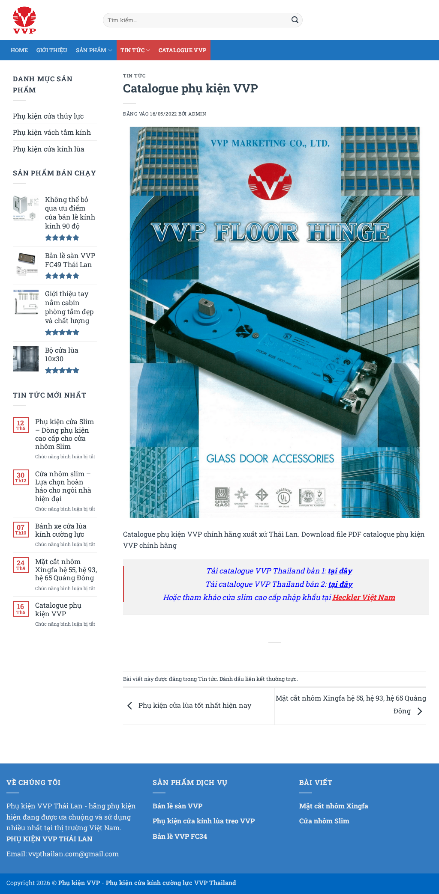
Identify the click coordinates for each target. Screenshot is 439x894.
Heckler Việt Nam (363, 597)
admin (197, 113)
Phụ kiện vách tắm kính (52, 132)
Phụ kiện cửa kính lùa (48, 148)
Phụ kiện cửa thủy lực (48, 115)
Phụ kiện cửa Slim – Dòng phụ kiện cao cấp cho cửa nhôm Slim (64, 433)
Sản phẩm (91, 50)
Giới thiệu (52, 50)
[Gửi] (295, 20)
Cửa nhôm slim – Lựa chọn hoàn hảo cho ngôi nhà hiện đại (63, 485)
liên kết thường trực (271, 678)
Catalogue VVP (182, 50)
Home (19, 50)
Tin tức (132, 50)
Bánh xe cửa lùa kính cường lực (61, 530)
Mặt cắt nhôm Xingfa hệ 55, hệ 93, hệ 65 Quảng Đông (66, 569)
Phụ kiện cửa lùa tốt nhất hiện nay (194, 705)
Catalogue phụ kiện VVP (58, 609)
